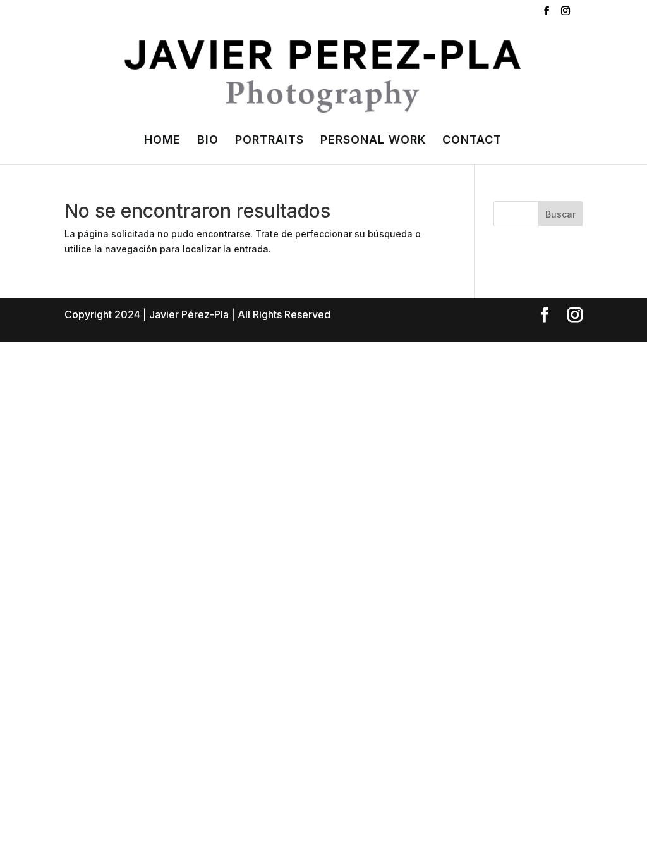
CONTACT (472, 140)
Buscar (560, 214)
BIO (208, 140)
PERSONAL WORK (373, 140)
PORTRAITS (269, 140)
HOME (162, 140)
